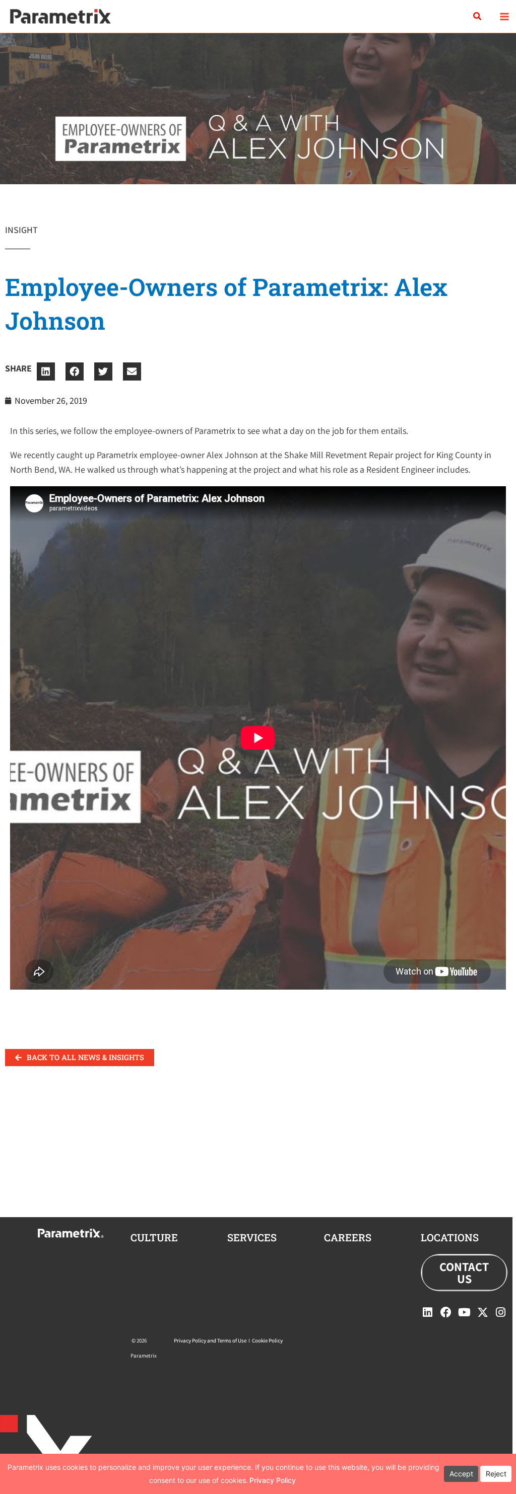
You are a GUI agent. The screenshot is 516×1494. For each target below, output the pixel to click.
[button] (477, 16)
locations (450, 1237)
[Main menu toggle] (504, 16)
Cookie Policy (267, 1340)
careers (347, 1237)
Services (252, 1237)
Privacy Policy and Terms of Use (210, 1340)
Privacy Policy (272, 1480)
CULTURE (154, 1237)
